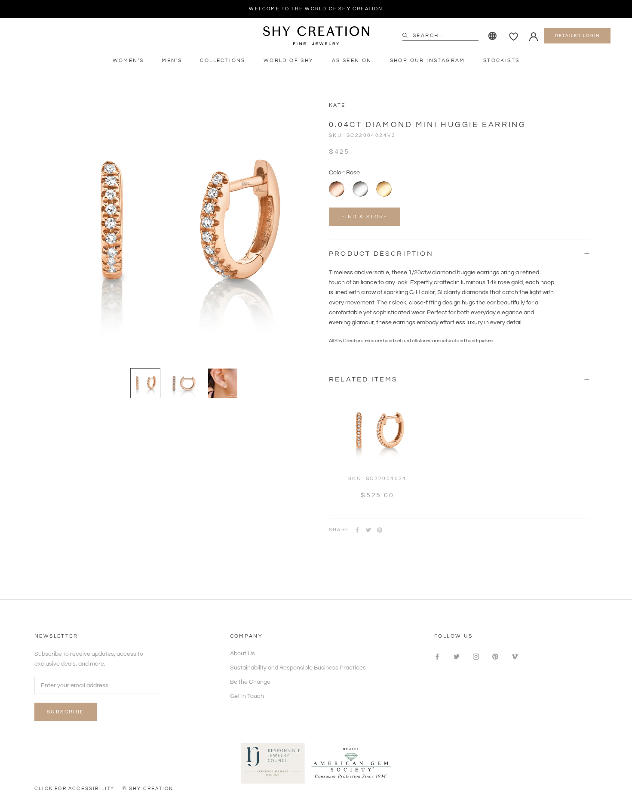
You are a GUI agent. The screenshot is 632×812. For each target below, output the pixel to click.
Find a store (364, 217)
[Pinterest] (379, 530)
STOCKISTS (501, 60)
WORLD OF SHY (289, 60)
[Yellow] (384, 189)
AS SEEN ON (352, 60)
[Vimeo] (515, 657)
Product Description (381, 253)
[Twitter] (368, 530)
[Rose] (336, 189)
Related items (363, 379)
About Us (242, 654)
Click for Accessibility (74, 788)
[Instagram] (476, 657)
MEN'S (172, 60)
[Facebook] (357, 530)
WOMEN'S (128, 60)
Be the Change (250, 682)
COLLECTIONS (222, 60)
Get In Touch (247, 696)
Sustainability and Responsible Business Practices (298, 668)
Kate (337, 105)
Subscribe (65, 712)
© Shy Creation (148, 788)
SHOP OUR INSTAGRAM (427, 60)
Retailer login (577, 36)
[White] (360, 189)
